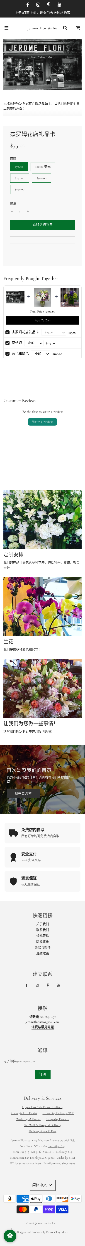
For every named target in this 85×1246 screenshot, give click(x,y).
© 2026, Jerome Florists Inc (40, 1223)
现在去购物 (23, 793)
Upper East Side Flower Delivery (42, 1107)
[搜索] (65, 28)
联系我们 (42, 930)
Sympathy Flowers (57, 1119)
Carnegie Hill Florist (24, 1113)
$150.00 (19, 178)
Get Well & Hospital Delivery (42, 1125)
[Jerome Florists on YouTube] (58, 5)
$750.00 (19, 189)
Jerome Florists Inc (42, 27)
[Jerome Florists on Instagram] (37, 5)
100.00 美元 (43, 167)
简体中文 (40, 1185)
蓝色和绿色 (20, 353)
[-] (11, 211)
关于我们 (42, 924)
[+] (27, 211)
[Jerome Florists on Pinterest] (48, 5)
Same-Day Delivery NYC (58, 1113)
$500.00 (41, 178)
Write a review (42, 421)
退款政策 (42, 953)
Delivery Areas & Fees (42, 1131)
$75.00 (19, 167)
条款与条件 (43, 947)
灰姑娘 (17, 343)
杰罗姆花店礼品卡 (25, 332)
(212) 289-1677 (56, 1146)
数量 (13, 203)
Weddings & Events (28, 1119)
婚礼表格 (42, 936)
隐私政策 (42, 941)
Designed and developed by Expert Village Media (42, 1232)
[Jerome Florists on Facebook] (27, 5)
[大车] (78, 28)
